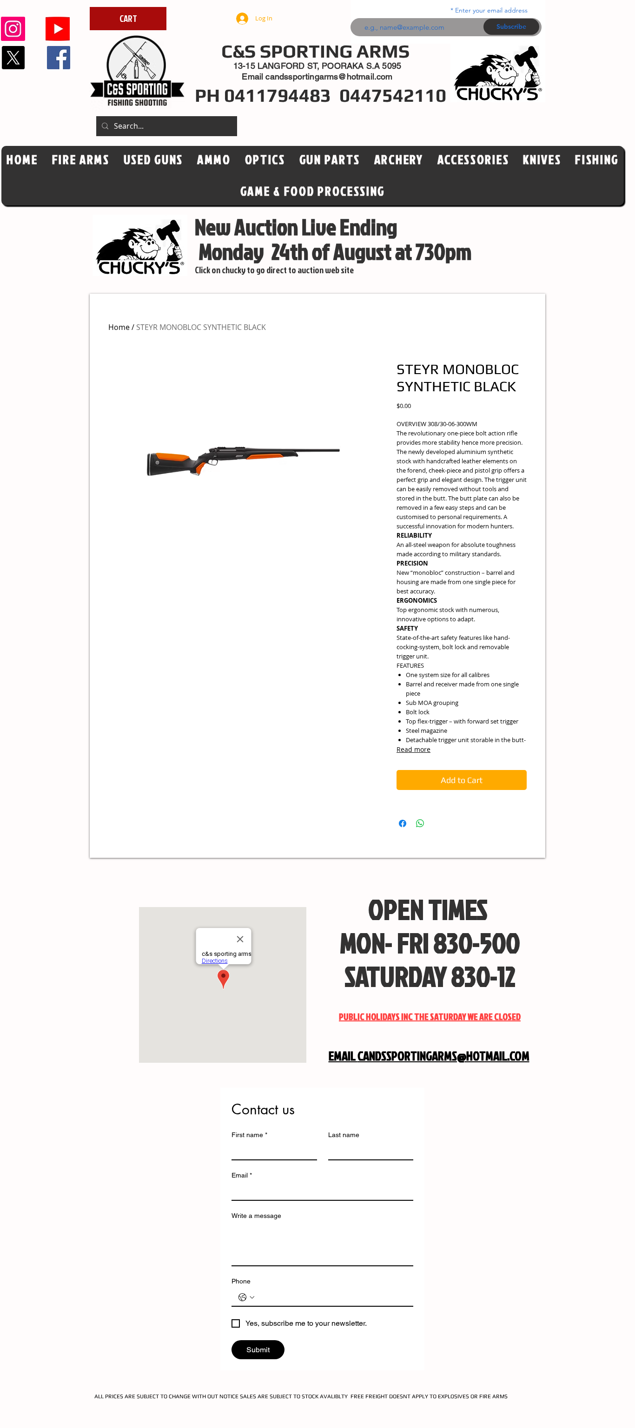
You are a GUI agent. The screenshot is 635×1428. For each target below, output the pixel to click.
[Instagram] (13, 29)
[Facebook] (58, 57)
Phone (241, 1281)
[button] (265, 160)
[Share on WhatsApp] (420, 823)
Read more (413, 749)
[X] (13, 57)
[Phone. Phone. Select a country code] (246, 1297)
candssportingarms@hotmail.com (328, 76)
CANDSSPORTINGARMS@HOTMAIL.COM (443, 1056)
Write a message (256, 1215)
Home (119, 327)
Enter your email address (491, 10)
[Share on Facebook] (402, 823)
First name (249, 1134)
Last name (343, 1134)
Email (242, 1175)
